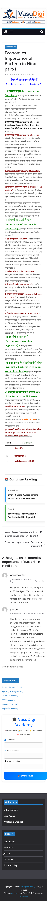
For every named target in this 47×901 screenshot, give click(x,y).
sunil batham (29, 74)
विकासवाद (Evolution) (10, 704)
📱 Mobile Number (12, 761)
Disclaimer (9, 859)
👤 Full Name (9, 739)
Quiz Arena (9, 816)
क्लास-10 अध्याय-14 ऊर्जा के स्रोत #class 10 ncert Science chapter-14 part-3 (23, 534)
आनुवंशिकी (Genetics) (10, 708)
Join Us (7, 853)
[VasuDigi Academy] (5, 32)
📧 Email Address (11, 750)
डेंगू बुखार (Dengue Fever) (12, 687)
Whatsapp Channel (13, 821)
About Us (8, 847)
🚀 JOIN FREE (25, 775)
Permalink (41, 581)
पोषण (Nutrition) (8, 700)
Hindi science (11, 47)
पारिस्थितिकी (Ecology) (10, 695)
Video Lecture (11, 810)
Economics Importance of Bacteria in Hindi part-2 (23, 544)
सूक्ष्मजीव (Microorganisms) (12, 691)
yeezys (14, 609)
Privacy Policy (10, 865)
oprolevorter (17, 575)
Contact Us (9, 841)
